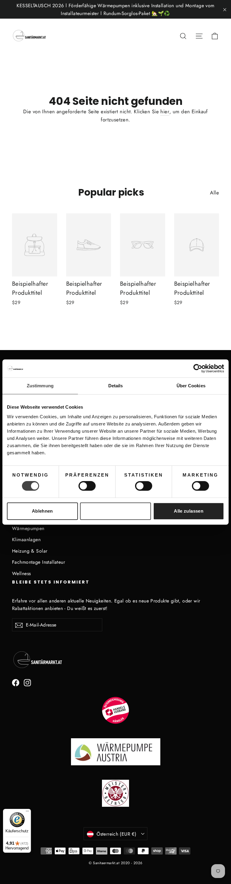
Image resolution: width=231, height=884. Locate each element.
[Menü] (27, 812)
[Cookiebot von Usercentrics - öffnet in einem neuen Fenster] (197, 368)
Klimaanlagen (26, 539)
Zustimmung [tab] (40, 385)
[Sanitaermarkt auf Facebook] (15, 682)
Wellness (21, 573)
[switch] (87, 486)
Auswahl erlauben (115, 511)
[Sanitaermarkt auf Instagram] (27, 682)
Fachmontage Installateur (38, 562)
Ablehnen (42, 511)
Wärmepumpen (28, 528)
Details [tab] (115, 385)
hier (164, 111)
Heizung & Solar (29, 550)
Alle (214, 192)
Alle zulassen (188, 511)
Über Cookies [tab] (191, 385)
